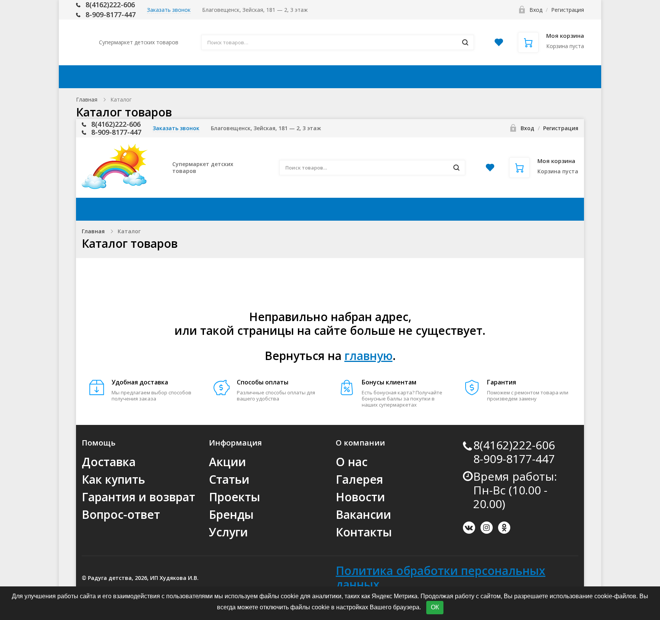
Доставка (252, 77)
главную (369, 355)
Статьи (229, 479)
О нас (351, 462)
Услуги (228, 532)
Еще (558, 77)
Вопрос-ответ (121, 514)
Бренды (231, 514)
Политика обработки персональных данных (440, 577)
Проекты (234, 497)
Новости (360, 497)
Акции (204, 77)
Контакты (513, 77)
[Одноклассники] (504, 528)
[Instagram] (486, 528)
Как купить (309, 77)
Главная (86, 99)
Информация (375, 77)
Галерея (359, 479)
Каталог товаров (135, 77)
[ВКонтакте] (469, 528)
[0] (498, 44)
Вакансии (363, 514)
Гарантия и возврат (138, 497)
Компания (448, 77)
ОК (435, 607)
